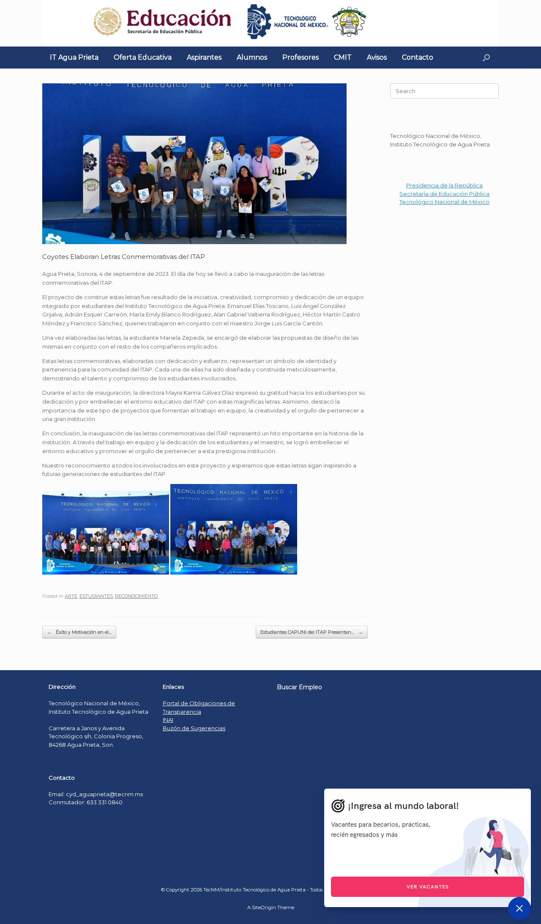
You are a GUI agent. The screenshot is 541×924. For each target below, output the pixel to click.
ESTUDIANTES (96, 596)
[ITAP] (270, 23)
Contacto (417, 57)
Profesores (300, 57)
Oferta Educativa (143, 57)
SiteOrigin (264, 907)
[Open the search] (486, 58)
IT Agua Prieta (74, 57)
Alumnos (252, 57)
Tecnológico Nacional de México (444, 201)
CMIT (343, 57)
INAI (168, 719)
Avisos (377, 57)
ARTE (71, 596)
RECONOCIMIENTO (136, 596)
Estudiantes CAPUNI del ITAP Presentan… (311, 632)
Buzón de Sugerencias (194, 728)
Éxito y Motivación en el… (79, 632)
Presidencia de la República (444, 185)
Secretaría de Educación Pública (444, 193)
